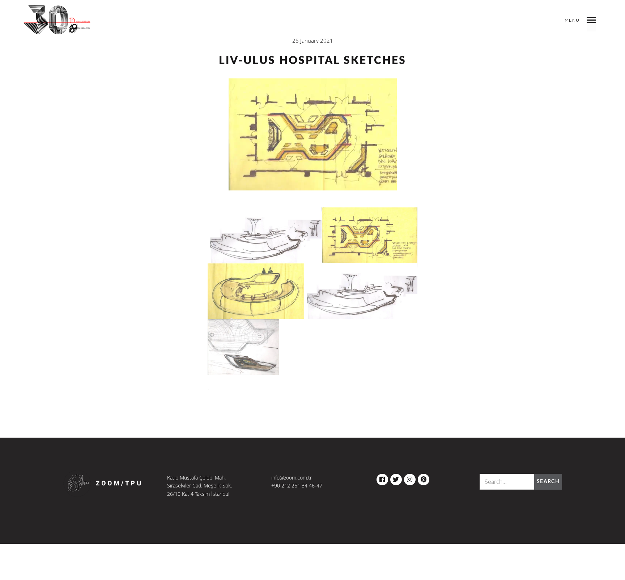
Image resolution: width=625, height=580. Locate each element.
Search (548, 481)
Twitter (396, 477)
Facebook (382, 477)
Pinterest (423, 477)
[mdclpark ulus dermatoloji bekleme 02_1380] (256, 291)
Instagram (410, 477)
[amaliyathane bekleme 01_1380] (369, 235)
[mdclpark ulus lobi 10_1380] (243, 347)
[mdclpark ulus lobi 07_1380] (265, 235)
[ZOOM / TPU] (57, 25)
